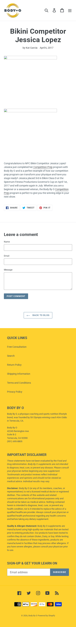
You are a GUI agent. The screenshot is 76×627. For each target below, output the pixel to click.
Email (6, 256)
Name (7, 242)
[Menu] (70, 10)
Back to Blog (40, 315)
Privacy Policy (14, 391)
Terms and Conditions (19, 382)
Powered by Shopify (46, 615)
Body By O (32, 615)
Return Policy (14, 364)
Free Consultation (17, 346)
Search (11, 355)
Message (8, 270)
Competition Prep (42, 167)
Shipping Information (18, 373)
